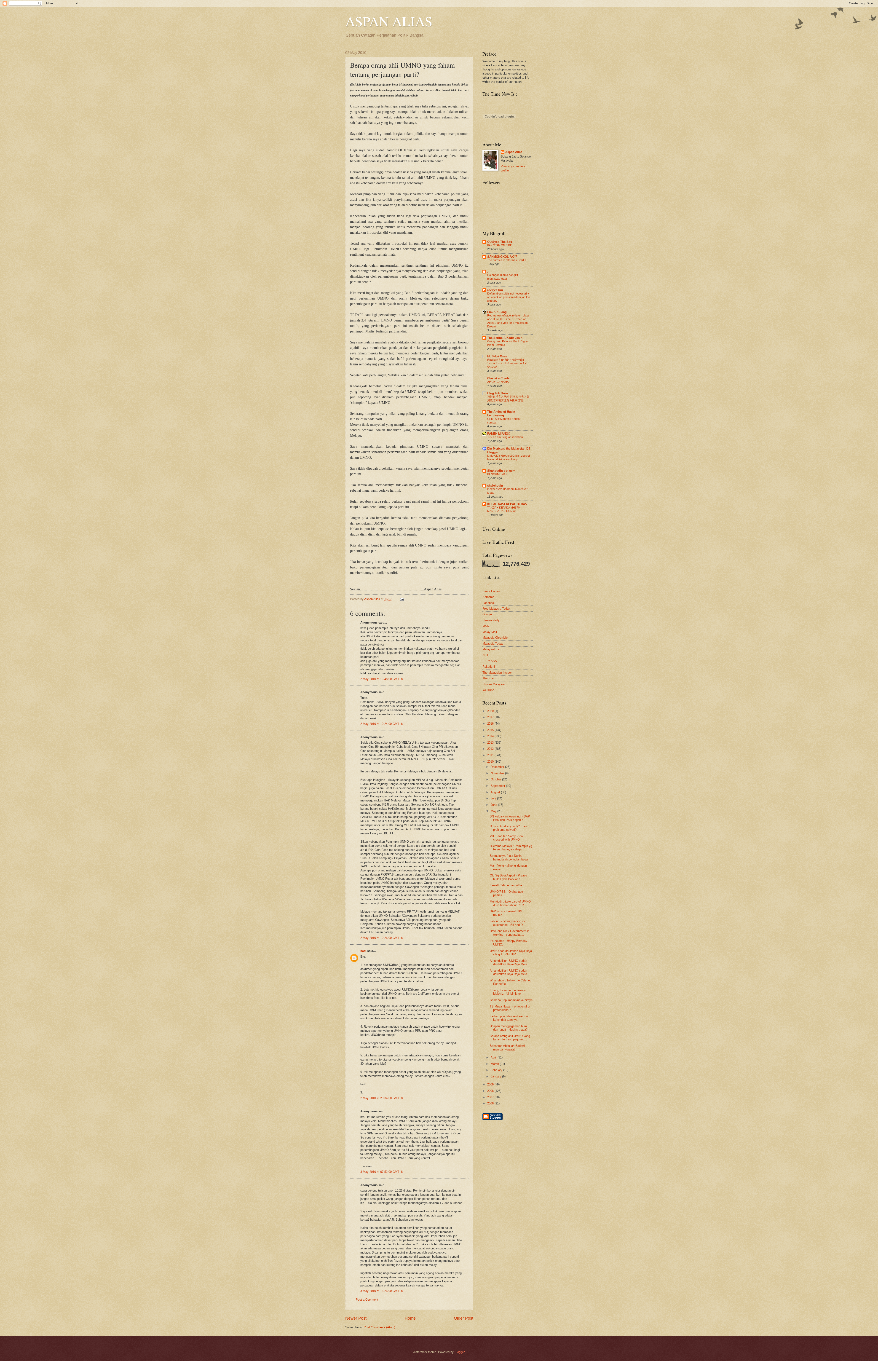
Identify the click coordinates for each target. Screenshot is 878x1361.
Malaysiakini (490, 649)
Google (487, 614)
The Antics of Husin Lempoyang (501, 413)
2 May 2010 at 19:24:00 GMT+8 (381, 724)
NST (485, 655)
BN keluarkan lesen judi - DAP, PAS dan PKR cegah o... (510, 818)
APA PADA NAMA (498, 381)
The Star (488, 678)
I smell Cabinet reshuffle (506, 885)
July (494, 798)
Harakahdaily (491, 620)
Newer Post (356, 1318)
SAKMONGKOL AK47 (502, 256)
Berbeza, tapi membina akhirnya (511, 1000)
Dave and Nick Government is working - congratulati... (510, 932)
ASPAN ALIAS (388, 21)
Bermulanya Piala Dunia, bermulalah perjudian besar (509, 857)
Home (410, 1318)
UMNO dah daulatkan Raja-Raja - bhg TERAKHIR (511, 952)
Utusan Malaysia (493, 684)
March (495, 1064)
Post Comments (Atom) (379, 1327)
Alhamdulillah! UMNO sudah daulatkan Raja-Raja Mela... (510, 972)
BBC (485, 585)
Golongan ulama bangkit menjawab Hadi (502, 276)
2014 (491, 736)
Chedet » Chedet (498, 378)
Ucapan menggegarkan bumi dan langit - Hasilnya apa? (508, 1027)
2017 (491, 717)
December (498, 767)
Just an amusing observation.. (505, 437)
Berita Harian (491, 591)
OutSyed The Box (499, 242)
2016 (491, 723)
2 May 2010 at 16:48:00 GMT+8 (381, 679)
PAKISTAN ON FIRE (499, 245)
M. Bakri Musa (497, 356)
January (496, 1076)
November (498, 773)
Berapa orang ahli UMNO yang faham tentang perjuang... (510, 1037)
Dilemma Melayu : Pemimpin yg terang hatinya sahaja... (511, 847)
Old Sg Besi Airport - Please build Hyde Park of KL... (508, 877)
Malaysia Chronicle (495, 637)
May (494, 811)
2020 (491, 711)
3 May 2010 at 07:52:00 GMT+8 (381, 1171)
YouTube (488, 690)
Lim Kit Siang (497, 312)
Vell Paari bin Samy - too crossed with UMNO (506, 837)
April (494, 1057)
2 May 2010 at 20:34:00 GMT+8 (381, 1098)
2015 (491, 730)
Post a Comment (367, 1299)
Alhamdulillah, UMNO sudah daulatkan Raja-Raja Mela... (510, 962)
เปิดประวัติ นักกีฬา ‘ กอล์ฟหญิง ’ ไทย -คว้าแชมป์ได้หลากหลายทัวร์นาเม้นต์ (507, 363)
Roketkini (488, 666)
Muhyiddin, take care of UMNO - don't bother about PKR (511, 903)
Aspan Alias (372, 599)
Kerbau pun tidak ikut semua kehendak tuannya (509, 1018)
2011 (491, 755)
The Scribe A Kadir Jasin (504, 338)
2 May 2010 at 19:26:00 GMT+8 (381, 938)
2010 (491, 761)
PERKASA (489, 661)
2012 (491, 748)
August (496, 792)
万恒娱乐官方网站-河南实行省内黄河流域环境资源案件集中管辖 (508, 398)
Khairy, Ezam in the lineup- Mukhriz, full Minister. (507, 992)
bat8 (363, 951)
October (496, 779)
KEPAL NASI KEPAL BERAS (507, 504)
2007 (491, 1097)
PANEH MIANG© (498, 433)
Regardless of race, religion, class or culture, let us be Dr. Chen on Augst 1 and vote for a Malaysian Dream (508, 321)
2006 (491, 1103)
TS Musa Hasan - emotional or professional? (510, 1008)
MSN (485, 626)
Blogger (459, 1352)
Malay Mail (489, 632)
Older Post (463, 1318)
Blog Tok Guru (497, 393)
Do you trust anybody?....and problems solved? (509, 828)
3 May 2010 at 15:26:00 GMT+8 (381, 1291)
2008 (491, 1091)
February (497, 1070)
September (498, 786)
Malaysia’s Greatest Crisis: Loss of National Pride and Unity (508, 457)
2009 (491, 1084)
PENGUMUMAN (497, 474)
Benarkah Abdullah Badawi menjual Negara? (507, 1047)
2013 (491, 742)
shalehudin (495, 485)
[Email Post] (401, 599)
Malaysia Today (492, 643)
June (494, 804)
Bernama (488, 597)
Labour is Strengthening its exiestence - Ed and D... (507, 922)
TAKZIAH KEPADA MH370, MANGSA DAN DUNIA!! (503, 509)
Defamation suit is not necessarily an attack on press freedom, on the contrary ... (508, 297)
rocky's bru (495, 290)
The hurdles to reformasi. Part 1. (507, 260)
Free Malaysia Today (496, 608)
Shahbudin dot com (501, 470)
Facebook (488, 603)
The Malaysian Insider (497, 672)
